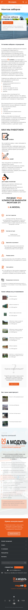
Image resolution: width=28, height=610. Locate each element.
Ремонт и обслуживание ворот (16, 396)
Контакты (4, 556)
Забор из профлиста (14, 304)
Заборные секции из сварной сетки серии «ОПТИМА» (16, 338)
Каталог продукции (6, 541)
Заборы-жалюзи (13, 296)
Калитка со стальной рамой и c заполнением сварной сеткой (16, 355)
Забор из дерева (13, 345)
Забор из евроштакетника (15, 312)
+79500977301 (9, 567)
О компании (4, 549)
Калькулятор (4, 552)
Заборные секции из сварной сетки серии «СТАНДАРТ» (16, 322)
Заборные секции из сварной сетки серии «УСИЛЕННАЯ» (16, 330)
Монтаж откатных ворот (15, 413)
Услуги (3, 545)
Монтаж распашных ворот (15, 421)
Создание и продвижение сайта (19, 588)
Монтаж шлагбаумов (14, 405)
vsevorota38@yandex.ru (15, 570)
